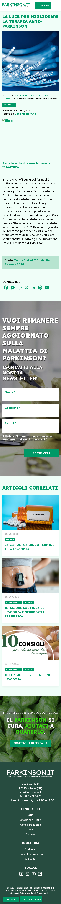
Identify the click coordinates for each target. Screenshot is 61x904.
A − (30, 899)
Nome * (10, 392)
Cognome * (12, 408)
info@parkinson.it (30, 792)
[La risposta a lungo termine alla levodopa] (30, 512)
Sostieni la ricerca (28, 743)
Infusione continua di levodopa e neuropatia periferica (24, 612)
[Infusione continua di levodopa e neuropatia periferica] (30, 575)
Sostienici (30, 849)
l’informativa (24, 436)
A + (23, 899)
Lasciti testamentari (30, 854)
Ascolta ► (11, 899)
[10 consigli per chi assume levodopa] (30, 643)
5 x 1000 (30, 858)
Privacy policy (27, 893)
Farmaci (9, 104)
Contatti (31, 834)
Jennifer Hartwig (25, 113)
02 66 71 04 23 (32, 796)
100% (38, 899)
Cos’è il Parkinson (30, 824)
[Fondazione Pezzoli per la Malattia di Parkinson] (16, 5)
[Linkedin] (40, 874)
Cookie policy (43, 893)
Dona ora (43, 5)
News (30, 829)
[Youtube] (34, 874)
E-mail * (10, 423)
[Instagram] (27, 874)
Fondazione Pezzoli (30, 820)
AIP (30, 815)
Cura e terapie (13, 602)
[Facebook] (21, 874)
